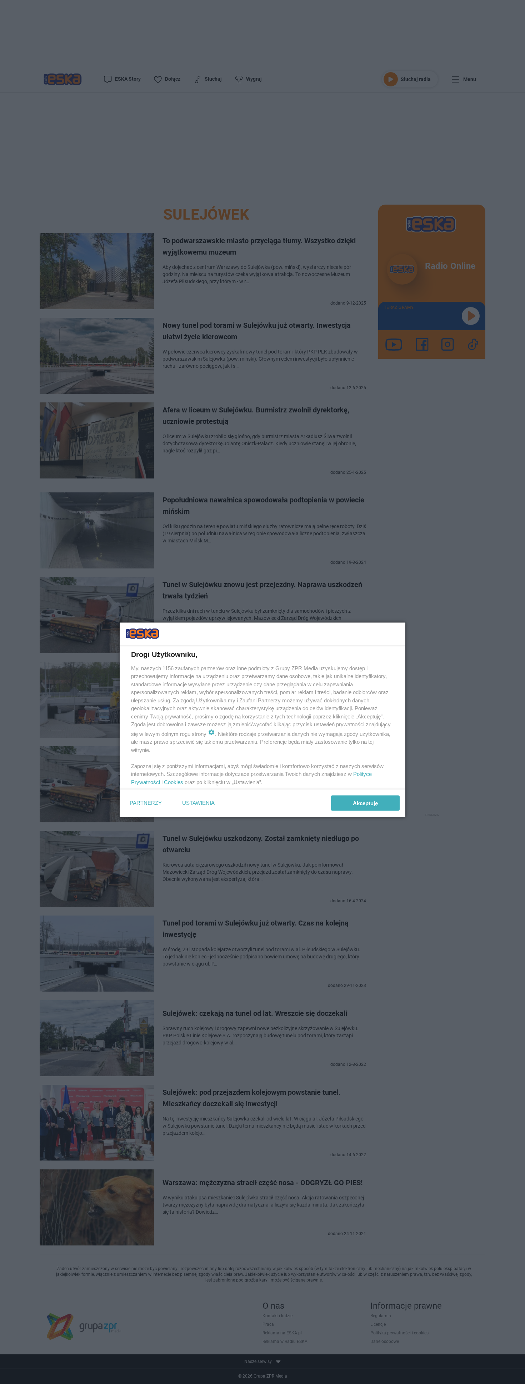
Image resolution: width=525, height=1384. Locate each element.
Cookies (173, 782)
